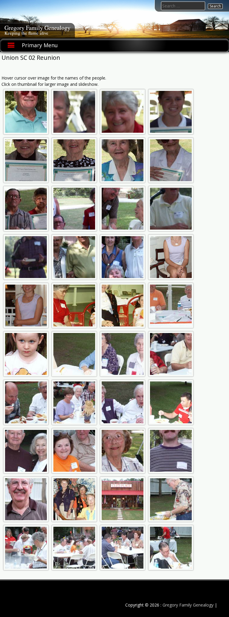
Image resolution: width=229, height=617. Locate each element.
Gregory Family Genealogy (37, 28)
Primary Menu (40, 45)
